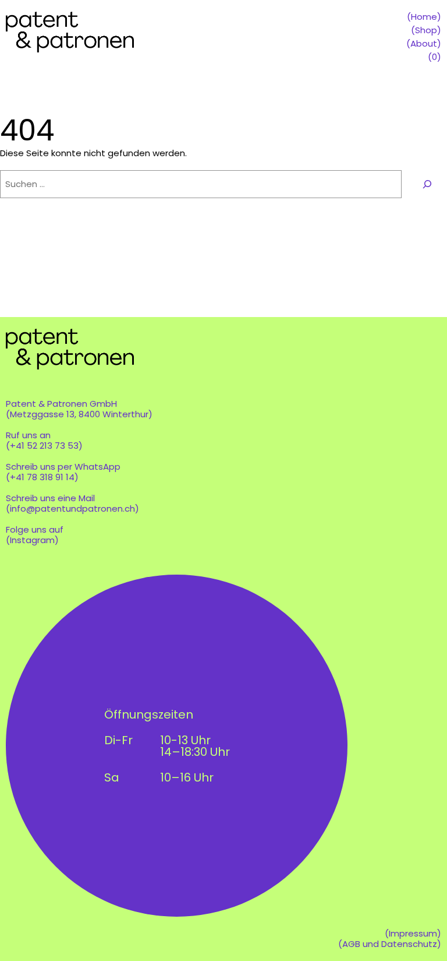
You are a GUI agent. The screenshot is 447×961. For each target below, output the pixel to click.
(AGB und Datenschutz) (389, 944)
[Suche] (427, 184)
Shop (426, 30)
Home (424, 16)
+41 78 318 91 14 (42, 477)
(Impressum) (413, 933)
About (423, 43)
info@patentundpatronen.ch (72, 508)
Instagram (32, 540)
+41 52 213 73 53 (44, 445)
